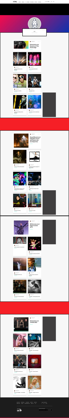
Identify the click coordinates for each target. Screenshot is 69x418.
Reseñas (30, 297)
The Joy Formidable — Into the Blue (19, 392)
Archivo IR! (18, 402)
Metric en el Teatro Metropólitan (19, 166)
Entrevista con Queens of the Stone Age (34, 46)
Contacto (35, 402)
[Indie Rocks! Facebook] (45, 1)
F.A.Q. (35, 403)
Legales (22, 403)
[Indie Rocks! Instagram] (47, 1)
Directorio (18, 403)
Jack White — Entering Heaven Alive (34, 296)
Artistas (31, 402)
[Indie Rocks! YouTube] (46, 403)
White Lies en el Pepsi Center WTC (34, 225)
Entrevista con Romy (17, 210)
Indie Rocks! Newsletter (42, 408)
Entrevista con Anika (32, 210)
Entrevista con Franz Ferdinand (19, 296)
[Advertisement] (34, 9)
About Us (32, 403)
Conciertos (15, 190)
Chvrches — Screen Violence (33, 371)
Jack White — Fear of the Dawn (33, 350)
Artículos (30, 168)
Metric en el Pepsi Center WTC (19, 350)
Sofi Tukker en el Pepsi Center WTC (34, 253)
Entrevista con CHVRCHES (34, 321)
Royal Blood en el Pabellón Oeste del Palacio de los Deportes (35, 139)
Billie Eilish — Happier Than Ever (34, 392)
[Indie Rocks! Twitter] (46, 1)
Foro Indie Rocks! (27, 403)
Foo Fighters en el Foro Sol (18, 371)
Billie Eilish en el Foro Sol (18, 274)
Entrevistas (31, 49)
